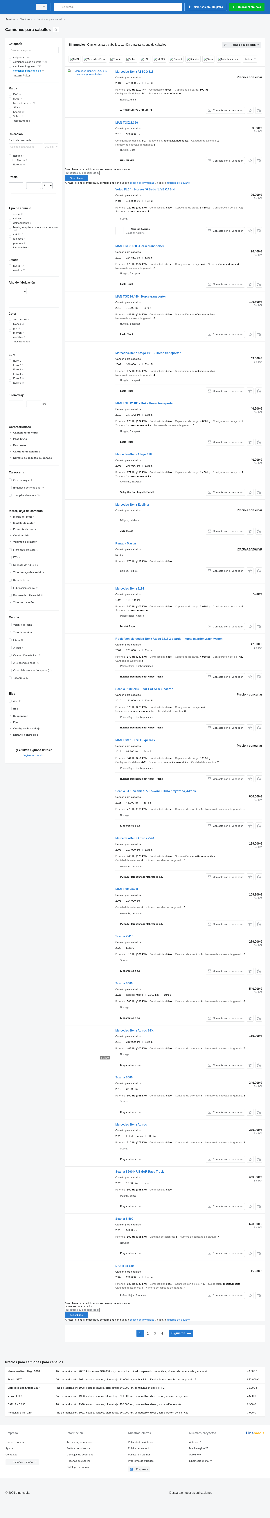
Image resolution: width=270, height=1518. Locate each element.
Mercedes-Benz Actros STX (134, 1030)
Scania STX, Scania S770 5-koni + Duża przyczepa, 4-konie (156, 791)
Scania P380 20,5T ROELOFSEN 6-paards (144, 689)
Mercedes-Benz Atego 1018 (24, 1371)
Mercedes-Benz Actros (131, 1124)
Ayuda (9, 1448)
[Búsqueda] (57, 7)
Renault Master (125, 543)
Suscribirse (76, 178)
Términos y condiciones (80, 1442)
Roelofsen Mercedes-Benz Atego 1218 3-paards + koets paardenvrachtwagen (169, 638)
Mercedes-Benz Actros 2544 (134, 838)
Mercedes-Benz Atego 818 (133, 454)
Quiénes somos (15, 1442)
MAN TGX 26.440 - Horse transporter (140, 296)
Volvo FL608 (15, 1396)
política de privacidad (142, 182)
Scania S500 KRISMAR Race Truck (139, 1171)
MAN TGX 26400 (126, 889)
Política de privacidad (79, 1448)
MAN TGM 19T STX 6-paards (135, 740)
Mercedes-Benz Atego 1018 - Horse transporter (148, 353)
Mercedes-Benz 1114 (129, 588)
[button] (250, 110)
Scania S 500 (124, 1218)
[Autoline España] (18, 7)
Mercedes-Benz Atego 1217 (24, 1387)
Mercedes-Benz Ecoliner (132, 504)
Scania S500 (124, 983)
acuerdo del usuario (178, 182)
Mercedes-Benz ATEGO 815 (134, 71)
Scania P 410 (124, 936)
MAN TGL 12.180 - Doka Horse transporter (144, 403)
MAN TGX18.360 (126, 122)
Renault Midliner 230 (20, 1412)
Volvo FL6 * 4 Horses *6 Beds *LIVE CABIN (145, 189)
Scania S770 (15, 1379)
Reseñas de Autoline (79, 1460)
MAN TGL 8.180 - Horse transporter (139, 246)
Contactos (11, 1454)
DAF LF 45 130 (16, 1404)
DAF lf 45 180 (124, 1265)
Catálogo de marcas (78, 1467)
